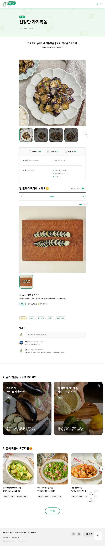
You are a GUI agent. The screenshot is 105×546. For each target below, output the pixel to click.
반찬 (23, 318)
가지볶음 (41, 318)
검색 (97, 4)
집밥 (51, 318)
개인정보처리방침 (14, 532)
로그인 (30, 335)
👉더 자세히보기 (43, 304)
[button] (85, 134)
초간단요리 (61, 318)
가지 (31, 318)
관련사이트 (89, 534)
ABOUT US (25, 532)
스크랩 (47, 385)
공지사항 (33, 532)
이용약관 (5, 532)
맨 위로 (98, 536)
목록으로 (52, 511)
